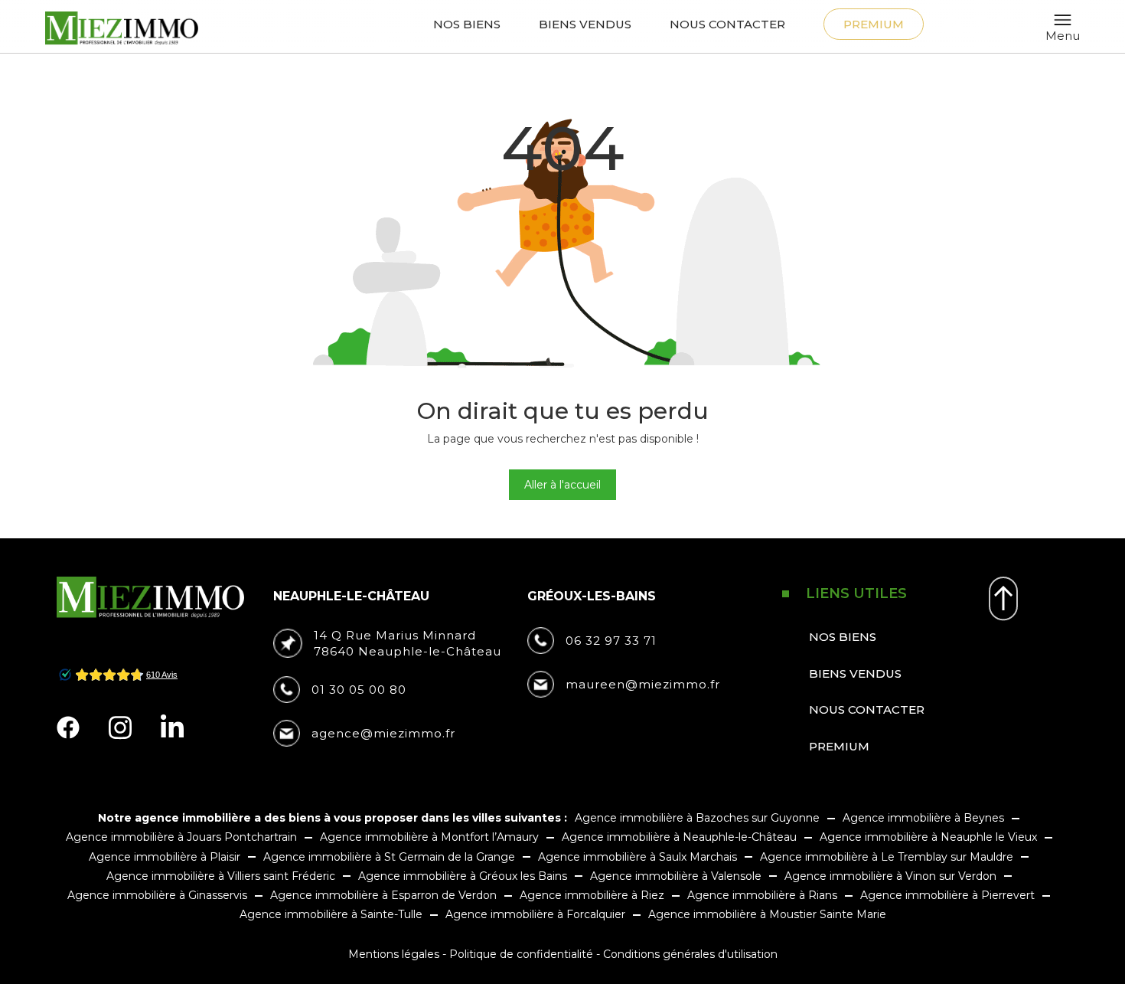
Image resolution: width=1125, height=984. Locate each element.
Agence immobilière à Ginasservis (157, 895)
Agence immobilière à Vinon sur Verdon (890, 876)
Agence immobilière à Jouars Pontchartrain (181, 837)
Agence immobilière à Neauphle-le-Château (679, 837)
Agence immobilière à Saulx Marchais (637, 857)
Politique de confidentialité (521, 954)
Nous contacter (727, 24)
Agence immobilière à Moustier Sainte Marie (767, 914)
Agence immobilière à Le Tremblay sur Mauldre (886, 857)
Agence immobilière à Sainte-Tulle (331, 914)
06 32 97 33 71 (611, 640)
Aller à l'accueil (562, 485)
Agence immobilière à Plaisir (164, 857)
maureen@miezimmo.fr (643, 684)
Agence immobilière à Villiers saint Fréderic (220, 876)
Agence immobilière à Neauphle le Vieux (928, 837)
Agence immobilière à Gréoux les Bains (462, 876)
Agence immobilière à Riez (592, 895)
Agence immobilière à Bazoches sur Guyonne (697, 818)
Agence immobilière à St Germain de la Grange (389, 857)
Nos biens (467, 24)
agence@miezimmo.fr (383, 733)
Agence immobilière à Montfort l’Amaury (429, 837)
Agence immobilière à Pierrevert (947, 895)
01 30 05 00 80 (358, 689)
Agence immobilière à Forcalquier (535, 914)
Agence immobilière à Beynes (923, 818)
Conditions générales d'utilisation (690, 954)
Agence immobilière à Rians (762, 895)
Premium (873, 24)
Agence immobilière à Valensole (675, 876)
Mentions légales (393, 954)
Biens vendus (585, 24)
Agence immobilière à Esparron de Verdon (383, 895)
